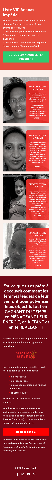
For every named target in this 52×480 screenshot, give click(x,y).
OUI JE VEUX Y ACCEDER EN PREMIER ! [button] (26, 56)
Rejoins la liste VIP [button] (26, 431)
